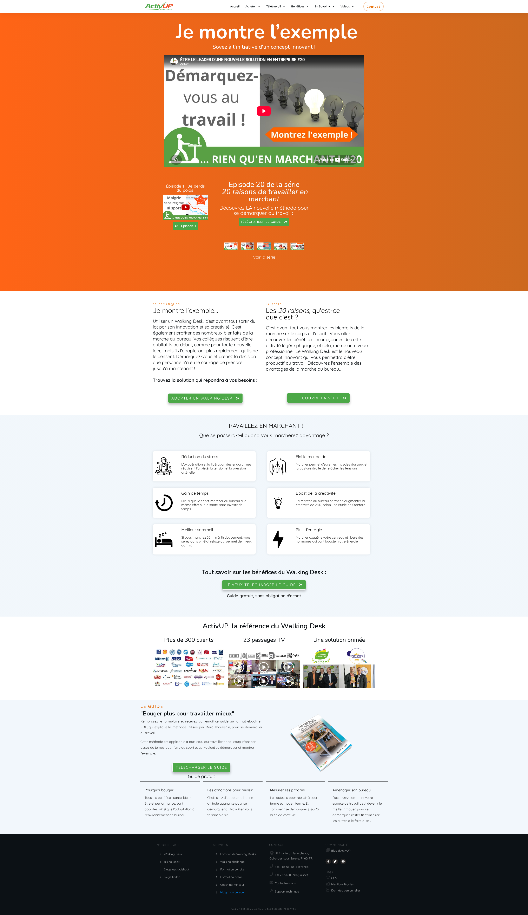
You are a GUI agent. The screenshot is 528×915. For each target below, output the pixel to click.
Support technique (287, 891)
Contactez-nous (285, 883)
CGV (334, 878)
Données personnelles (346, 890)
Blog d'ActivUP (340, 850)
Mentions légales (342, 884)
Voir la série (264, 257)
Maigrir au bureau (232, 892)
